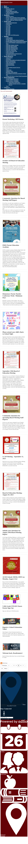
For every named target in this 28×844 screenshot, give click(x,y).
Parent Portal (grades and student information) (16, 60)
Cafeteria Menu (9, 37)
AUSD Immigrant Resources (12, 78)
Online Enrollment (10, 63)
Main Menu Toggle (5, 3)
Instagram (4, 715)
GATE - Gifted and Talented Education (14, 20)
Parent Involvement (10, 65)
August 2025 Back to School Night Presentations (16, 76)
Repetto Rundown (10, 13)
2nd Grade (8, 26)
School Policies (9, 39)
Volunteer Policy (9, 71)
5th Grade (8, 30)
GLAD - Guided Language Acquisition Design (16, 18)
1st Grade (8, 25)
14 (2, 668)
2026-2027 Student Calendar (12, 45)
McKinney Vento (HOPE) (11, 72)
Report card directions (10, 61)
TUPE (7, 68)
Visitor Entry (8, 70)
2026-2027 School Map (11, 50)
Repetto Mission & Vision (11, 11)
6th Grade (8, 31)
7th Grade (8, 32)
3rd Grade (8, 27)
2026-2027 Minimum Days (12, 47)
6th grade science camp (11, 55)
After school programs (11, 62)
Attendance (8, 58)
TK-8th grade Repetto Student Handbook (15, 40)
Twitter (4, 713)
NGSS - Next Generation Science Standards (15, 17)
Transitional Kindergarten (11, 22)
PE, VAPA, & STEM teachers (12, 35)
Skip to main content (5, 1)
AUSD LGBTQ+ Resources (12, 80)
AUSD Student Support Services (13, 67)
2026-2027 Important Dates (12, 48)
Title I (7, 86)
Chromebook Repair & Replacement (14, 53)
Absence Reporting (10, 88)
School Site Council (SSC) (14, 82)
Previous (5, 665)
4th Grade (8, 28)
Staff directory (9, 10)
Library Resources (10, 52)
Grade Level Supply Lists (11, 51)
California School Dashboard (12, 12)
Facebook (4, 712)
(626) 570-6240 (4, 705)
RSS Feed (5, 663)
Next (5, 668)
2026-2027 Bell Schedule (11, 46)
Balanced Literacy (10, 16)
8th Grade (8, 33)
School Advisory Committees (12, 81)
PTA (7, 66)
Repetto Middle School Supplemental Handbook (16, 41)
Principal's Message (10, 8)
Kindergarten (9, 24)
